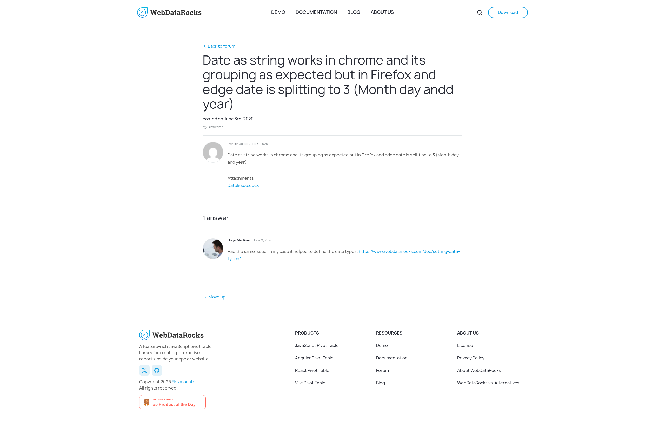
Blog (353, 12)
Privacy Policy (470, 358)
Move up (216, 297)
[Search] (480, 12)
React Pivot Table (312, 370)
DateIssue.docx (243, 185)
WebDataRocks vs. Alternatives (488, 383)
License (465, 345)
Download (508, 12)
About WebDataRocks (479, 370)
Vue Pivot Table (310, 383)
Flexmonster (184, 382)
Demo (278, 12)
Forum (382, 370)
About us (382, 12)
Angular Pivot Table (314, 358)
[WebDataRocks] (202, 12)
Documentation (316, 12)
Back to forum (221, 46)
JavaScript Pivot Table (317, 345)
